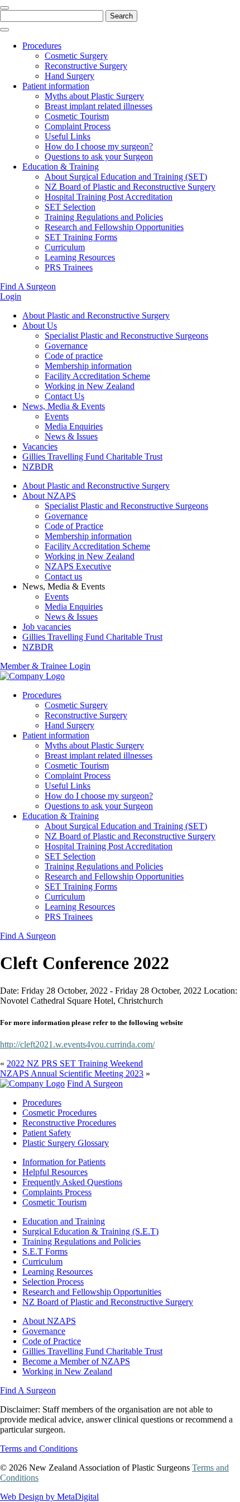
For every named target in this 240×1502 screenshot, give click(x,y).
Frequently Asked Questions (72, 1182)
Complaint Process (78, 126)
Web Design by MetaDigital (49, 1496)
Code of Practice (74, 526)
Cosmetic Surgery (76, 55)
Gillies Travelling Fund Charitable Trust (92, 456)
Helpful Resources (55, 1172)
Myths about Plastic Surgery (94, 96)
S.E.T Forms (45, 1251)
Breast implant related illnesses (98, 106)
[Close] (4, 8)
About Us (39, 325)
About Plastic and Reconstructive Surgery (96, 315)
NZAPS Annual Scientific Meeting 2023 (71, 1073)
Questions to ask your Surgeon (99, 156)
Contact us (63, 576)
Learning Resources (80, 257)
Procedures (41, 45)
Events (57, 416)
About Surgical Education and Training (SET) (126, 176)
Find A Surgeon (28, 286)
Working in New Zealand (90, 386)
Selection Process (53, 1281)
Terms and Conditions (39, 1448)
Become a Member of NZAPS (76, 1361)
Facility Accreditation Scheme (97, 376)
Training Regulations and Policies (104, 217)
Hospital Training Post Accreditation (108, 197)
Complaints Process (57, 1192)
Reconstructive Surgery (86, 66)
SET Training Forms (81, 237)
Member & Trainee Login (45, 666)
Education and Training (63, 1221)
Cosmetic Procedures (59, 1112)
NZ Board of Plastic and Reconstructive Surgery (130, 186)
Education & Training (60, 166)
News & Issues (71, 436)
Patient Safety (46, 1133)
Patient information (55, 86)
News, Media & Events (63, 406)
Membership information (88, 366)
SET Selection (70, 207)
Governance (66, 345)
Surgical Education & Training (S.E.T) (90, 1231)
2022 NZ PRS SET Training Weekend (75, 1063)
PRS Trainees (69, 267)
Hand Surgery (69, 76)
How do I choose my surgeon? (99, 146)
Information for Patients (63, 1162)
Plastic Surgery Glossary (65, 1143)
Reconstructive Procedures (69, 1122)
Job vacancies (46, 626)
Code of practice (74, 356)
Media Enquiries (74, 426)
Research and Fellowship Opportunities (114, 227)
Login (10, 296)
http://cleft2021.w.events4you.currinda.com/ (77, 1044)
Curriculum (65, 247)
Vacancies (39, 446)
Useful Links (67, 136)
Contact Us (64, 396)
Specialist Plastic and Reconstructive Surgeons (126, 335)
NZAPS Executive (78, 566)
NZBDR (38, 466)
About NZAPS (49, 495)
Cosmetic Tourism (77, 116)
